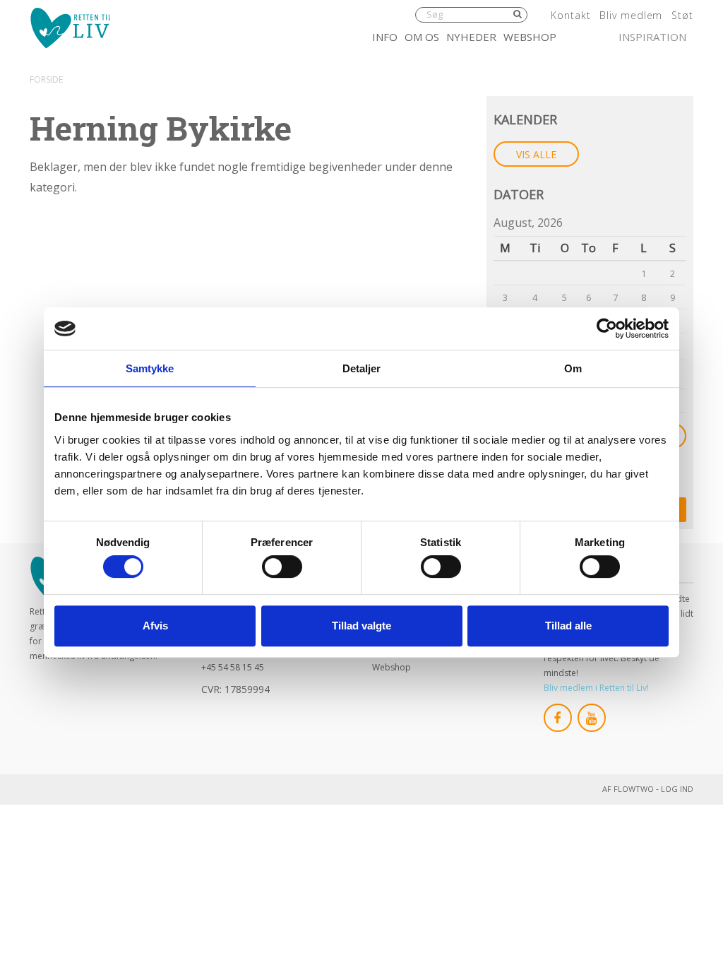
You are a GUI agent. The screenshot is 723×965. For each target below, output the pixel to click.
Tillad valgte (361, 626)
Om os (422, 37)
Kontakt (570, 15)
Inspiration (652, 37)
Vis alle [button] (536, 154)
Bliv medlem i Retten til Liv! (596, 688)
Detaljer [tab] (361, 368)
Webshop (529, 37)
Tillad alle (568, 626)
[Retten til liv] (70, 27)
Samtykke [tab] (150, 368)
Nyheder (471, 37)
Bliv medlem (630, 15)
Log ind (677, 788)
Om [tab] (573, 368)
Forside (46, 79)
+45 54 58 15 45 (232, 667)
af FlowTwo (628, 788)
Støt (682, 15)
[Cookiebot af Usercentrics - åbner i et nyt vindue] (607, 328)
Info (385, 37)
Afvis (155, 626)
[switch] (282, 566)
